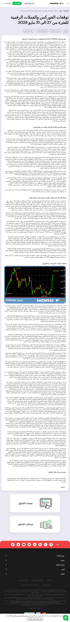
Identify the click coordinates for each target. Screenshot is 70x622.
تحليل (60, 11)
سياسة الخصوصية (46, 585)
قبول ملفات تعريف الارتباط (35, 619)
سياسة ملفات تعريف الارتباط (20, 616)
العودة (62, 487)
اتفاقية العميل (50, 580)
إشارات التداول (55, 31)
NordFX (66, 11)
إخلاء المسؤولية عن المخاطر (37, 580)
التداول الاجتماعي (42, 31)
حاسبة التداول (28, 31)
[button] (68, 3)
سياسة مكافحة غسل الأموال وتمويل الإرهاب (29, 585)
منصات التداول (25, 503)
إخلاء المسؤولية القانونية (23, 580)
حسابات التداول (25, 524)
